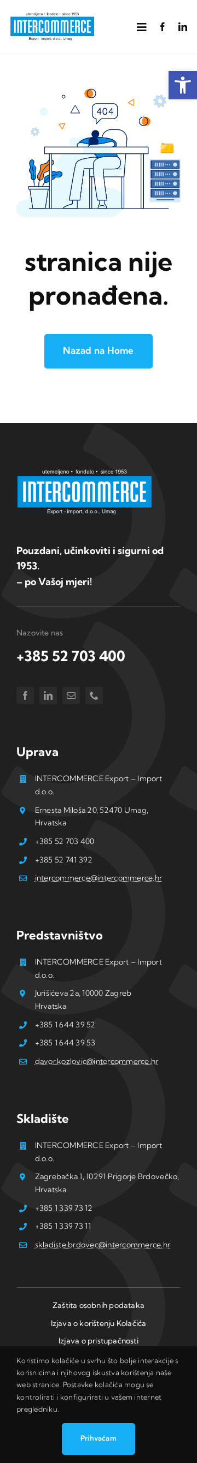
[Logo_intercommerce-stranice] (52, 15)
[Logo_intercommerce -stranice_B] (84, 471)
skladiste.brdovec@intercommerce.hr (103, 1245)
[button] (183, 85)
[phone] (94, 695)
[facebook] (162, 26)
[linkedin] (182, 26)
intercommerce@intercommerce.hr (99, 878)
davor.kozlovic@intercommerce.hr (97, 1061)
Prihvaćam (98, 1438)
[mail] (71, 695)
